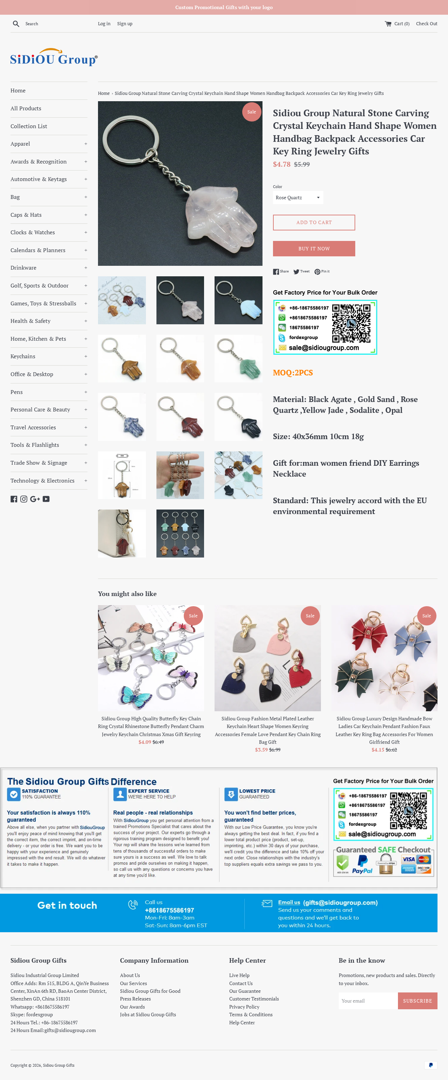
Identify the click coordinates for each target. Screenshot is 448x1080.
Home (18, 90)
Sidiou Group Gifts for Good (150, 991)
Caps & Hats (49, 215)
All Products (25, 108)
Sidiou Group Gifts (59, 1065)
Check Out (427, 24)
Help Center (242, 1022)
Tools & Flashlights (49, 445)
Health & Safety (49, 321)
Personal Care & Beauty (49, 409)
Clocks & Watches (49, 232)
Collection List (28, 126)
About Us (130, 975)
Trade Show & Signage (49, 462)
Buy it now (314, 248)
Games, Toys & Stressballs (49, 303)
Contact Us (241, 983)
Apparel (49, 143)
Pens (49, 392)
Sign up (124, 24)
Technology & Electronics (49, 480)
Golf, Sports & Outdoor (49, 285)
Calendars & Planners (49, 250)
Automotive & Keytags (49, 179)
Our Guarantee (245, 991)
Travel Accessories (49, 427)
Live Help (239, 975)
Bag (49, 197)
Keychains (49, 356)
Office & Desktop (49, 374)
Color (277, 186)
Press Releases (135, 998)
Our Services (133, 983)
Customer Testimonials (254, 998)
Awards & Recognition (49, 161)
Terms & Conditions (251, 1014)
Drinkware (49, 267)
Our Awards (132, 1006)
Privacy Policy (244, 1006)
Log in (104, 24)
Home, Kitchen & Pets (49, 338)
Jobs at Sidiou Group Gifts (148, 1014)
